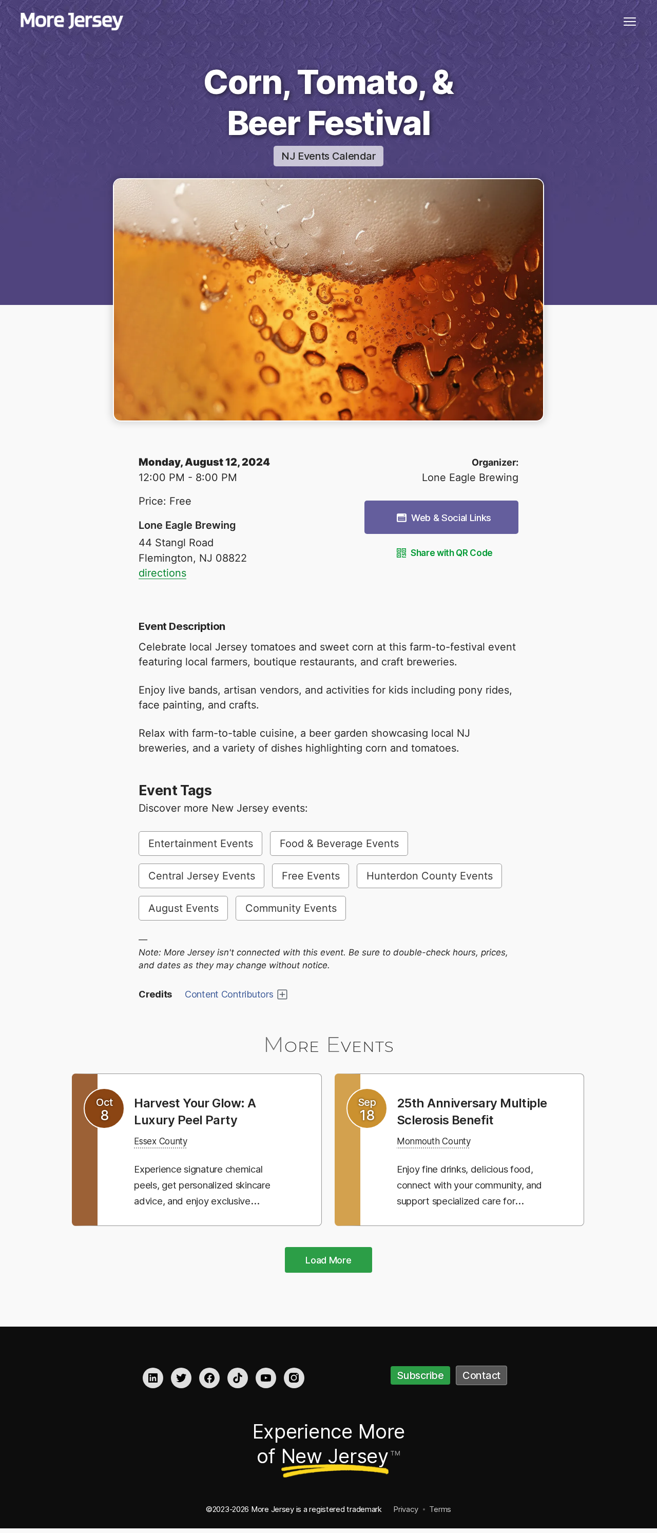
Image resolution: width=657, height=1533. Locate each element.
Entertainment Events (200, 843)
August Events (183, 908)
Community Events (291, 908)
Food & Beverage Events (339, 843)
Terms (440, 1511)
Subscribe (420, 1376)
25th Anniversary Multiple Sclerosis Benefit (454, 1119)
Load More (328, 1261)
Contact (481, 1376)
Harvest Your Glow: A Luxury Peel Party (202, 1111)
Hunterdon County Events (429, 876)
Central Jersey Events (201, 876)
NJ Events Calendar (328, 156)
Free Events (311, 876)
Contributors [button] (229, 994)
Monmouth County (441, 1158)
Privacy (405, 1511)
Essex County (166, 1141)
